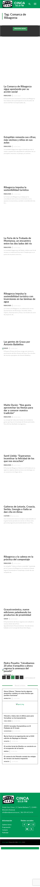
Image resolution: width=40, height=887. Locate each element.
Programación (6, 827)
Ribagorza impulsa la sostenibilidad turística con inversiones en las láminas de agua (19, 297)
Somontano (8, 731)
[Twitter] (29, 824)
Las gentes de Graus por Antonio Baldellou (17, 343)
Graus (6, 348)
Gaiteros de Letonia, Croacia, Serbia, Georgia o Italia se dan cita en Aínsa (19, 509)
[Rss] (31, 829)
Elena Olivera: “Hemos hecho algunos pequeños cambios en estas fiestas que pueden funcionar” (18, 693)
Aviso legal (5, 842)
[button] (29, 4)
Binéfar (6, 751)
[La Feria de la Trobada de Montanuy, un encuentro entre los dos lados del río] (20, 204)
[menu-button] (35, 4)
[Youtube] (27, 829)
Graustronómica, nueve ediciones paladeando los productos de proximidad (17, 612)
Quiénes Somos (7, 824)
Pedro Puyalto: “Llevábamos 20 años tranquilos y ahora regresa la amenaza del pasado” (19, 667)
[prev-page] (4, 677)
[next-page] (21, 677)
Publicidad (5, 832)
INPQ (19, 842)
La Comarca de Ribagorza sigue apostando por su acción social (18, 89)
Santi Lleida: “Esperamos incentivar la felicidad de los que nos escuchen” (19, 458)
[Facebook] (24, 824)
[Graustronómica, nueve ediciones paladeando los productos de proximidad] (20, 573)
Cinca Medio (8, 721)
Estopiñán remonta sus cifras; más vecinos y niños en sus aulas (20, 140)
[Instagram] (33, 824)
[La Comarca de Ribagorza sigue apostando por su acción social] (20, 52)
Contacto (5, 830)
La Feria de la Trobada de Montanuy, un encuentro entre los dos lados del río (18, 241)
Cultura (6, 516)
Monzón (6, 741)
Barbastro (7, 698)
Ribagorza (7, 95)
